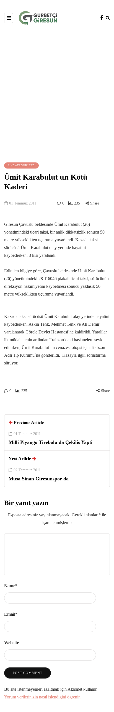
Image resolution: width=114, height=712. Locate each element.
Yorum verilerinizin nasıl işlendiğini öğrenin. (43, 697)
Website (11, 642)
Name (10, 585)
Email (10, 614)
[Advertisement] (57, 93)
